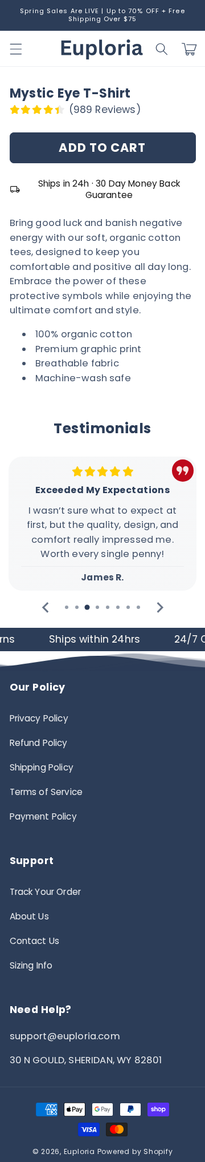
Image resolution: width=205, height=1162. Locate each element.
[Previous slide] (45, 607)
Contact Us (35, 941)
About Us (29, 916)
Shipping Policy (41, 767)
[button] (161, 49)
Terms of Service (46, 792)
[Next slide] (159, 607)
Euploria (79, 1151)
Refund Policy (39, 743)
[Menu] (15, 49)
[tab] (67, 607)
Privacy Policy (39, 718)
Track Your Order (45, 892)
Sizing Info (31, 965)
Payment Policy (43, 816)
